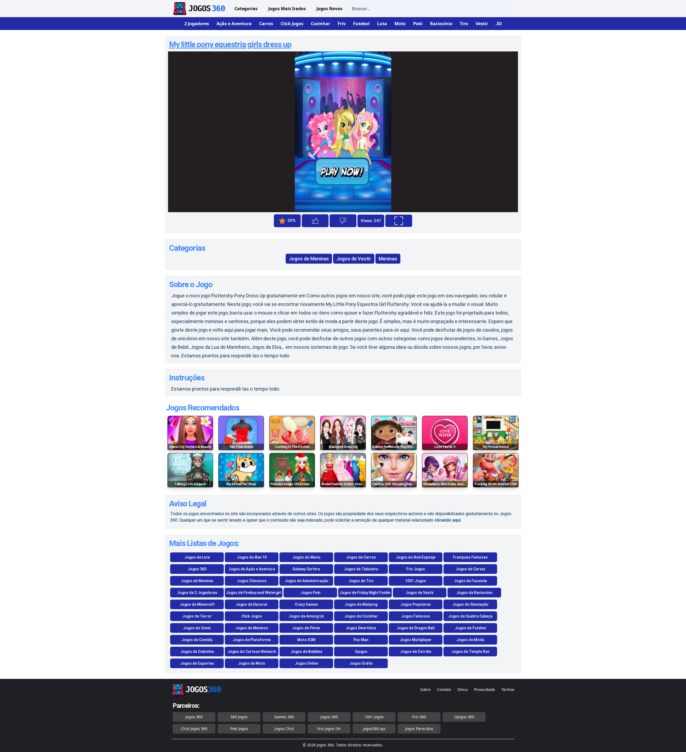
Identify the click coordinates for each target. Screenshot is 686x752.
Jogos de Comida (196, 640)
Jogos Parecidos (419, 728)
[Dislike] (343, 220)
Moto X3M (306, 640)
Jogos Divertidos (361, 628)
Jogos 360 (197, 569)
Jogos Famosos (415, 616)
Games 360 (284, 716)
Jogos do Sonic (197, 628)
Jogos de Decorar (252, 604)
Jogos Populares (415, 604)
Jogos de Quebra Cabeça (470, 616)
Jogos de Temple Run (470, 651)
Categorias (246, 9)
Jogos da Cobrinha (197, 651)
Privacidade (484, 689)
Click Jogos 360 (194, 728)
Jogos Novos (329, 9)
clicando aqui (447, 520)
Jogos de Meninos (251, 628)
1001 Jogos (415, 581)
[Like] (315, 220)
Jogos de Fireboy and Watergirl (253, 592)
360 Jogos (239, 716)
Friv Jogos (415, 569)
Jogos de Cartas (470, 569)
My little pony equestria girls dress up (230, 44)
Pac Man (360, 640)
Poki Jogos (239, 728)
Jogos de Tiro (361, 581)
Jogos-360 (329, 716)
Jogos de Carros (361, 557)
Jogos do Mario (306, 557)
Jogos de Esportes (197, 663)
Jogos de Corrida (415, 651)
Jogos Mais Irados (287, 9)
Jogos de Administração (306, 581)
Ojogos (361, 651)
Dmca (462, 689)
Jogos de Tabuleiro (361, 569)
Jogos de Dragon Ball (416, 628)
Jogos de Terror (197, 616)
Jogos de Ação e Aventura (251, 569)
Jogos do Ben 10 (252, 557)
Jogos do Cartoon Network (252, 651)
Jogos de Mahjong (361, 604)
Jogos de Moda (470, 640)
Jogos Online (306, 663)
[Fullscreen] (398, 221)
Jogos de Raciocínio (474, 592)
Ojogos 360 (464, 716)
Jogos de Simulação (470, 604)
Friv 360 (419, 716)
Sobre (425, 689)
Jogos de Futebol (470, 628)
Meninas (388, 258)
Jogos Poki (310, 592)
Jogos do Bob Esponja (415, 557)
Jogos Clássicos (252, 581)
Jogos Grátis (361, 663)
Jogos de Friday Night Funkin (365, 592)
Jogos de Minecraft (197, 604)
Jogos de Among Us (306, 616)
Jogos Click (284, 728)
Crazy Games (306, 604)
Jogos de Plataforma (252, 640)
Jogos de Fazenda (470, 581)
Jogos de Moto (251, 663)
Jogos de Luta (197, 557)
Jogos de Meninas (309, 258)
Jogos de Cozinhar (361, 616)
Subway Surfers (306, 569)
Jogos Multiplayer (416, 640)
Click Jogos (251, 616)
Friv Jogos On (329, 728)
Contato (444, 689)
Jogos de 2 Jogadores (197, 592)
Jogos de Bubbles (306, 651)
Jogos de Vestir (353, 258)
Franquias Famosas (470, 557)
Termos (507, 689)
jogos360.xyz (374, 728)
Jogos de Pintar (306, 628)
